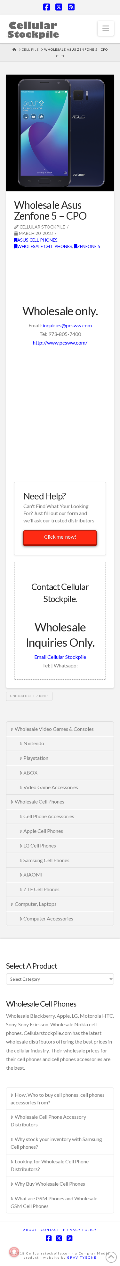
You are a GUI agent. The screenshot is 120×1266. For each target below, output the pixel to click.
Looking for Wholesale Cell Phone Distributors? (50, 1165)
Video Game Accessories (50, 787)
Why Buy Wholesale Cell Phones (50, 1184)
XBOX (30, 772)
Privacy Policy (80, 1230)
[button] (106, 28)
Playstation (35, 758)
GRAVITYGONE (82, 1257)
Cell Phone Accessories (48, 816)
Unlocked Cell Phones (29, 696)
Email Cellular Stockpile (60, 657)
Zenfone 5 (88, 246)
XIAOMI (33, 874)
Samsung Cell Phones (46, 860)
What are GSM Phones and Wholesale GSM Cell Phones (54, 1202)
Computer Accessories (48, 918)
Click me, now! (60, 537)
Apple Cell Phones (43, 831)
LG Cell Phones (39, 845)
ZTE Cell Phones (41, 889)
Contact (50, 1230)
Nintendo (33, 743)
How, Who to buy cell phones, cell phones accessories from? (58, 1098)
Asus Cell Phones (37, 240)
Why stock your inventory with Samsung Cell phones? (56, 1143)
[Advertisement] (60, 413)
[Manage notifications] (14, 1252)
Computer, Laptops (36, 904)
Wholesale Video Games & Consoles (54, 729)
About (30, 1230)
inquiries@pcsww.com (67, 325)
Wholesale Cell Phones (44, 246)
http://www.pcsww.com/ (60, 342)
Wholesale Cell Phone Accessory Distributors (48, 1120)
